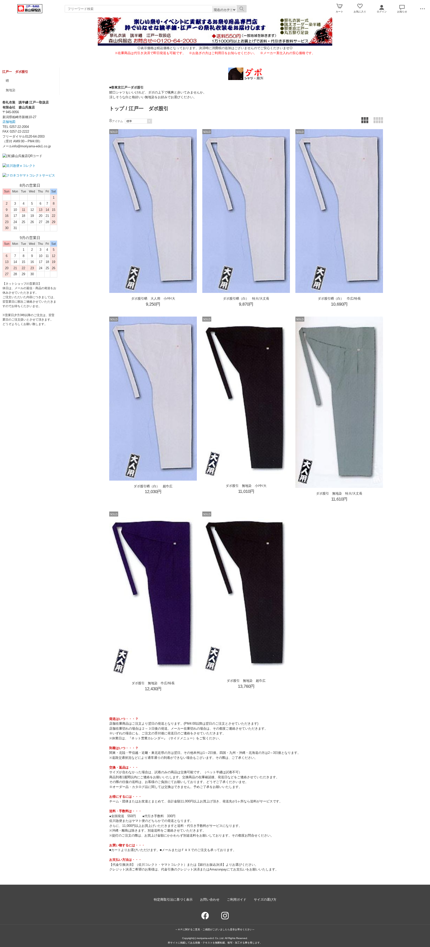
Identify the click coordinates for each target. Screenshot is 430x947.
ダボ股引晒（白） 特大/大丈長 (246, 298)
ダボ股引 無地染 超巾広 (246, 681)
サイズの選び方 (265, 899)
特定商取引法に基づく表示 (173, 899)
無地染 (10, 90)
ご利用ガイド (236, 899)
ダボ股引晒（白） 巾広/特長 (339, 298)
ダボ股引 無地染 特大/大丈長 (339, 493)
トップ (116, 108)
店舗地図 (8, 122)
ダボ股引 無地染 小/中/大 (246, 486)
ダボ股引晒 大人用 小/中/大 (153, 298)
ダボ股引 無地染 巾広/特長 (153, 683)
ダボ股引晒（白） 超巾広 (153, 486)
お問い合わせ (209, 899)
